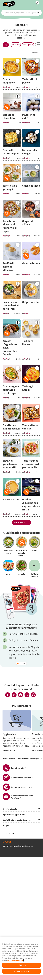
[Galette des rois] (31, 260)
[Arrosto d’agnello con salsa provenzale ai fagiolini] (12, 341)
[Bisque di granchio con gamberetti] (12, 457)
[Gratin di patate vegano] (12, 145)
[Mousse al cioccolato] (12, 110)
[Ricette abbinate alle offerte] (21, 546)
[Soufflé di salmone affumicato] (12, 260)
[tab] (21, 809)
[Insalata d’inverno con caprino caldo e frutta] (31, 498)
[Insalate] (21, 569)
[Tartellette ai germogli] (12, 180)
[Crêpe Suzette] (31, 299)
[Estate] (8, 569)
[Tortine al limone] (31, 341)
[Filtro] (6, 44)
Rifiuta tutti (21, 965)
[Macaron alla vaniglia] (31, 145)
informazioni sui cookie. (15, 960)
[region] (21, 956)
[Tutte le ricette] (34, 569)
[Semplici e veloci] (8, 546)
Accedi (23, 663)
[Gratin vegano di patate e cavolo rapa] (12, 383)
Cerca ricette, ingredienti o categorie (21, 13)
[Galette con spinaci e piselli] (12, 420)
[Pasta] (34, 546)
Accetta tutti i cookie (21, 971)
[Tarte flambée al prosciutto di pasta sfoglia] (31, 457)
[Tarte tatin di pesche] (31, 74)
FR (9, 833)
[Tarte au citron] (12, 498)
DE (4, 833)
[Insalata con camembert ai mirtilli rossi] (12, 299)
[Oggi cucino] (17, 731)
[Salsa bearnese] (31, 180)
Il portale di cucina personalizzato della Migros (21, 758)
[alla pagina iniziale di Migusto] (9, 2)
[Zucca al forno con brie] (31, 420)
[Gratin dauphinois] (12, 74)
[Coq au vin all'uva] (31, 220)
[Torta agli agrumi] (31, 383)
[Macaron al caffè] (31, 110)
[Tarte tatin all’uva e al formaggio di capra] (12, 220)
